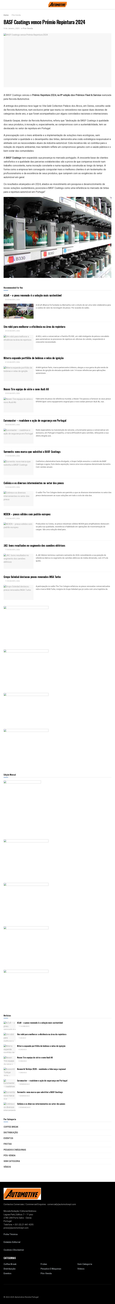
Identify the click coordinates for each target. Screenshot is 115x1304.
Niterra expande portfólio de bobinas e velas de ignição (33, 358)
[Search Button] (110, 4)
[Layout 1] (26, 624)
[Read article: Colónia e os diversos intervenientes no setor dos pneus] (19, 498)
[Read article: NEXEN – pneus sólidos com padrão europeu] (19, 529)
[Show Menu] (5, 4)
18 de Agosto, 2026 (12, 425)
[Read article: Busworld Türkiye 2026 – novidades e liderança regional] (10, 1072)
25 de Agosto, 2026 (12, 300)
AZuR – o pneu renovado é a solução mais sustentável (33, 295)
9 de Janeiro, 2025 (11, 28)
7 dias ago (22, 1073)
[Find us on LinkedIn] (8, 1291)
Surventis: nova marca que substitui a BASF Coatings (32, 452)
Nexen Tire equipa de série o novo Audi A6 (26, 389)
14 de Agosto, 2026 (12, 487)
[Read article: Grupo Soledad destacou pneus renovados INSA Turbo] (19, 592)
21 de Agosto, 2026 (12, 362)
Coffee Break (11, 1126)
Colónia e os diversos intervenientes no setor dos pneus (34, 483)
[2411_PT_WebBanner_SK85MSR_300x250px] (26, 945)
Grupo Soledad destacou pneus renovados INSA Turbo (32, 577)
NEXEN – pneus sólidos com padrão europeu (27, 514)
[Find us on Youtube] (4, 1291)
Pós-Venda (16, 15)
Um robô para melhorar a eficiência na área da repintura (34, 327)
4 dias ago (22, 1050)
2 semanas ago (24, 1107)
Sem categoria (12, 1161)
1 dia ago (22, 1038)
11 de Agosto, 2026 (12, 550)
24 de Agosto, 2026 (12, 331)
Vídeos (7, 1167)
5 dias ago (22, 1061)
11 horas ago (23, 1026)
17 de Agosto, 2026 (12, 456)
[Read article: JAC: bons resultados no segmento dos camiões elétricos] (19, 561)
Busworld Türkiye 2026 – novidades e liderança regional (41, 1068)
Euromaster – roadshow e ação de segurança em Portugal (35, 420)
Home (6, 15)
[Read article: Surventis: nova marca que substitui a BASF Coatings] (19, 467)
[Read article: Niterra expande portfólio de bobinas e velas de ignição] (19, 373)
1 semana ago (24, 1084)
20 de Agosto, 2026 (12, 393)
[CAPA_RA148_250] (22, 806)
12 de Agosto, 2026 (12, 519)
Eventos (8, 1138)
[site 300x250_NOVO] (26, 858)
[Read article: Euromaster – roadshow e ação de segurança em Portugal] (19, 436)
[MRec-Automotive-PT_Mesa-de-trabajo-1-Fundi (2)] (26, 747)
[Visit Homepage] (57, 4)
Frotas (8, 1144)
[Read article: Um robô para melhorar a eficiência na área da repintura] (19, 342)
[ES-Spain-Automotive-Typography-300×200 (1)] (26, 707)
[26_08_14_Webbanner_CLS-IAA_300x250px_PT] (26, 668)
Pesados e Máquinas (15, 1149)
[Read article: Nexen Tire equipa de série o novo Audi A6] (19, 404)
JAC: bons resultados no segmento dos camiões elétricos (34, 545)
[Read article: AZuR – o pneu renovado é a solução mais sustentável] (19, 311)
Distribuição (11, 1132)
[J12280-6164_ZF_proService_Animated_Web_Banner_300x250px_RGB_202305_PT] (26, 901)
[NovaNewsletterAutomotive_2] (26, 988)
